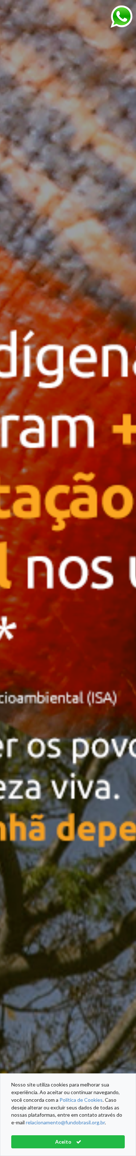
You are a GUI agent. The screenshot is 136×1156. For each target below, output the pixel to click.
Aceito (64, 1142)
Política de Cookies (81, 1100)
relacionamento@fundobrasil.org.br (65, 1122)
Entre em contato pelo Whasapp (121, 16)
